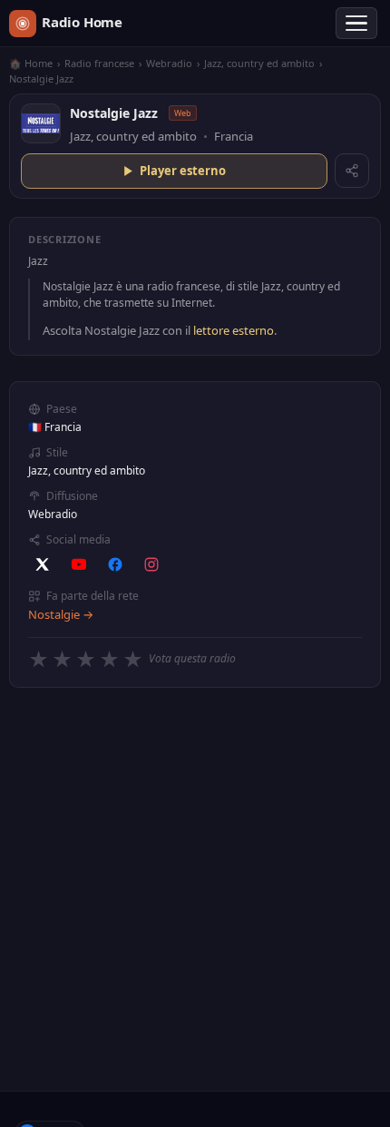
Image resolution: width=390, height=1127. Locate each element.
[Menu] (356, 23)
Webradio (169, 63)
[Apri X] (42, 564)
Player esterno (183, 170)
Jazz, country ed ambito (259, 63)
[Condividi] (352, 170)
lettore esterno (233, 330)
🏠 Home (31, 63)
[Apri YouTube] (78, 564)
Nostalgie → (60, 614)
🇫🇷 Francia (55, 427)
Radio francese (99, 63)
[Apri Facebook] (115, 564)
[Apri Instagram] (151, 564)
